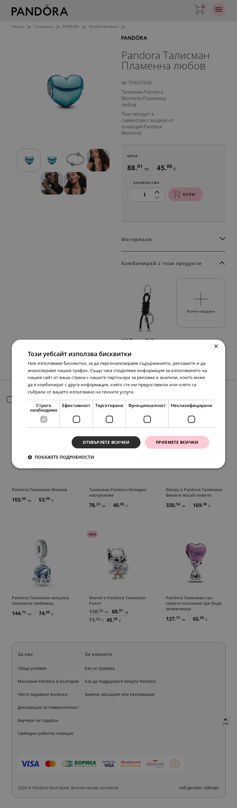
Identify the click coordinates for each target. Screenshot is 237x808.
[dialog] (118, 404)
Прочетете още (152, 392)
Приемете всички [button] (177, 442)
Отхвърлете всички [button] (106, 442)
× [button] (216, 346)
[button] (61, 457)
